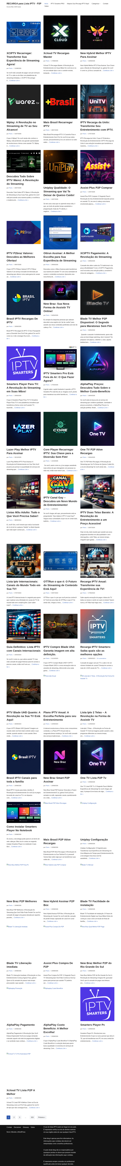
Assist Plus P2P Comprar (96, 187)
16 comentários (101, 658)
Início (46, 3)
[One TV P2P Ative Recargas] (97, 429)
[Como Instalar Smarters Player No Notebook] (24, 812)
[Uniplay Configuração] (97, 819)
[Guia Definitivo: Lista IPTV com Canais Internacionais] (24, 626)
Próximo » (41, 1117)
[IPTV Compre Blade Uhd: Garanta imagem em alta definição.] (60, 626)
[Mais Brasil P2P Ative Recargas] (60, 819)
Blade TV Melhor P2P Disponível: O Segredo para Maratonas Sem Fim (96, 322)
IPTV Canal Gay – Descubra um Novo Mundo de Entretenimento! (60, 501)
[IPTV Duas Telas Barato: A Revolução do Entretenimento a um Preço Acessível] (97, 492)
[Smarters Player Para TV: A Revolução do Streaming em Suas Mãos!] (24, 363)
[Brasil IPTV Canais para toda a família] (24, 757)
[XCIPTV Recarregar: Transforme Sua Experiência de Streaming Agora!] (24, 32)
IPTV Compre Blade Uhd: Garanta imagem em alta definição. (59, 650)
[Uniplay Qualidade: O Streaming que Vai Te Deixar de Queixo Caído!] (60, 167)
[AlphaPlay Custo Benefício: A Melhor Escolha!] (60, 1004)
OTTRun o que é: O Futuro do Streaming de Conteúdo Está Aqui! (60, 585)
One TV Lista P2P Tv (93, 777)
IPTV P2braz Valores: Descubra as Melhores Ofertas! (21, 257)
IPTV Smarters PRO (57, 3)
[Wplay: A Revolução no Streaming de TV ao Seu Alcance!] (24, 102)
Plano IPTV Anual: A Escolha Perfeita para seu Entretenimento (59, 716)
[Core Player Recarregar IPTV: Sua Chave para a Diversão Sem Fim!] (60, 429)
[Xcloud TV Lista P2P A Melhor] (24, 1070)
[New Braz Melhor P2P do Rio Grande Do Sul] (97, 942)
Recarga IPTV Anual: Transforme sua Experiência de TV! (93, 585)
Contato (105, 3)
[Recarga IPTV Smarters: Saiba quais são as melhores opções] (97, 626)
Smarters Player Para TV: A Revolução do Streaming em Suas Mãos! (23, 388)
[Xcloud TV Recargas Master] (60, 32)
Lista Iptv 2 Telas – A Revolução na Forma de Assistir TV (95, 716)
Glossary (26, 1127)
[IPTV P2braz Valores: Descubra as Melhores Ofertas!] (24, 232)
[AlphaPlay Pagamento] (24, 1004)
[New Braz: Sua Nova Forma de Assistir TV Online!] (60, 290)
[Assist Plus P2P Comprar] (97, 167)
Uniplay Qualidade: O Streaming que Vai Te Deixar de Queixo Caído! (58, 191)
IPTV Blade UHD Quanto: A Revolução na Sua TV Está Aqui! (23, 716)
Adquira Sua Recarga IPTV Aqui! (78, 3)
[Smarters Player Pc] (97, 1004)
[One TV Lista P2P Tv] (97, 757)
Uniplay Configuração (94, 839)
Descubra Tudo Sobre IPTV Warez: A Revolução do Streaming (23, 180)
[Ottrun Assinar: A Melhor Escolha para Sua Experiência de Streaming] (60, 232)
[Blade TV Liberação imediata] (24, 942)
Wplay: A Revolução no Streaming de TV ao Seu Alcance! (22, 126)
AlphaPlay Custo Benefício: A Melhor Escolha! (55, 1028)
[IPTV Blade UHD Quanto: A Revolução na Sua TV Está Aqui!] (24, 692)
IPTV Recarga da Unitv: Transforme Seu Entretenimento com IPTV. (96, 126)
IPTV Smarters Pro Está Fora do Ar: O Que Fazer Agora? (58, 377)
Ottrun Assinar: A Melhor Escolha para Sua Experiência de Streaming (59, 257)
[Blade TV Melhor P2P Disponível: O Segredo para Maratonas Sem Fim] (97, 298)
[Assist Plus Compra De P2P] (60, 942)
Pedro (11, 68)
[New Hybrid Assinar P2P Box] (60, 881)
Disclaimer (17, 1127)
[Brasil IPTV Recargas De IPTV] (24, 298)
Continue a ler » (14, 80)
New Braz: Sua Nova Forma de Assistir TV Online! (56, 307)
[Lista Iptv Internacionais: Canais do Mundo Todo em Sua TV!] (24, 561)
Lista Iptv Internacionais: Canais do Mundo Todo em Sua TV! (23, 585)
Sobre (47, 6)
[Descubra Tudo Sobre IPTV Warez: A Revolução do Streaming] (24, 161)
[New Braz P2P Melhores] (24, 881)
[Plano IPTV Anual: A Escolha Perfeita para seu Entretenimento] (60, 692)
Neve (8, 1132)
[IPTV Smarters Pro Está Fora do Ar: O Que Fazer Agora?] (60, 358)
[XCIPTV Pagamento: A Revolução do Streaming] (97, 232)
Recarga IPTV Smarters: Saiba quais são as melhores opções (95, 650)
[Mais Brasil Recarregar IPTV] (60, 102)
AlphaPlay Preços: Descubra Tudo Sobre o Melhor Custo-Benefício (95, 388)
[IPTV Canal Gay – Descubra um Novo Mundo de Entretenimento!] (60, 484)
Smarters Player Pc (92, 1024)
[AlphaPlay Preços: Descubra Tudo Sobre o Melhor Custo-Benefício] (97, 363)
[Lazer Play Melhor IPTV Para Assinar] (24, 429)
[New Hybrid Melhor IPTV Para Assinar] (97, 32)
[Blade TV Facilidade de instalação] (97, 881)
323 (32, 1117)
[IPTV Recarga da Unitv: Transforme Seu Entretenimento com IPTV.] (97, 102)
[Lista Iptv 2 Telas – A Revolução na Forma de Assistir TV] (97, 692)
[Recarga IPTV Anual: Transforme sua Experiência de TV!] (97, 561)
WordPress (21, 1132)
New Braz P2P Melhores (22, 901)
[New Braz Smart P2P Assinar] (60, 757)
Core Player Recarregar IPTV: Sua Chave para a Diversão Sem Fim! (58, 453)
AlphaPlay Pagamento (21, 1024)
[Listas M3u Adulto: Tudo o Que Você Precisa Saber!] (24, 492)
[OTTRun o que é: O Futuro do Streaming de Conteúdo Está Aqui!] (60, 561)
